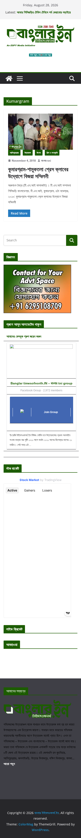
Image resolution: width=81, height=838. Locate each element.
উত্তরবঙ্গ (28, 152)
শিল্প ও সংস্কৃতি (52, 152)
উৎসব (39, 152)
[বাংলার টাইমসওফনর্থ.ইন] (9, 78)
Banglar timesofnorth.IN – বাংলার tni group (41, 383)
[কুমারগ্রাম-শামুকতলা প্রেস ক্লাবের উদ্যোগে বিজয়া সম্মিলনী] (40, 131)
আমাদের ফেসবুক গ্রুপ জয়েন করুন (24, 336)
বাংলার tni (46, 160)
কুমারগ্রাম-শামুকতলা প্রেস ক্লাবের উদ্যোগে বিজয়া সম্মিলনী (38, 172)
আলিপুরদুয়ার (14, 152)
